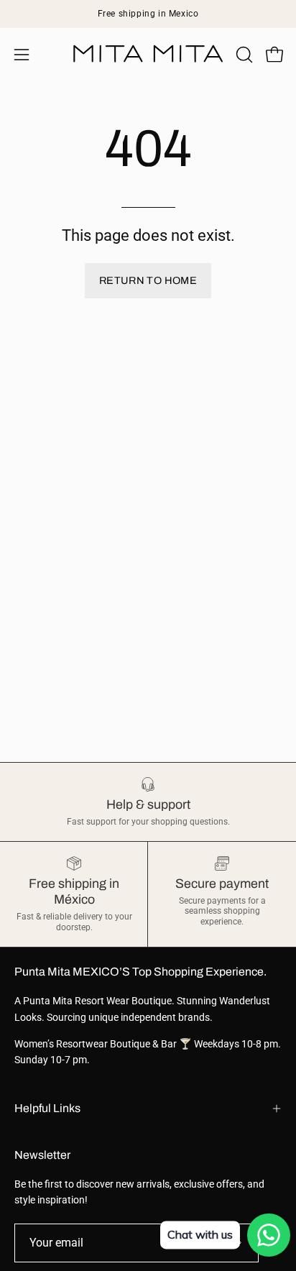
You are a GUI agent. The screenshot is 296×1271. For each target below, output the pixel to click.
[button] (243, 55)
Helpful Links (47, 1108)
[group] (148, 13)
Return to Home (148, 280)
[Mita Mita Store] (148, 54)
